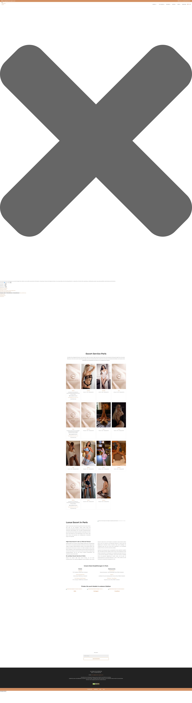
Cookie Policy (2, 294)
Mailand (99, 625)
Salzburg (99, 634)
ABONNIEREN (96, 658)
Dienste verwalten (3, 289)
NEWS (179, 4)
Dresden (70, 617)
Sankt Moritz (100, 633)
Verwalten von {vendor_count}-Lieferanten (7, 290)
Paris (98, 630)
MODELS (154, 4)
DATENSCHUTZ (2, 295)
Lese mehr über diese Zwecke (5, 291)
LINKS (100, 689)
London (99, 621)
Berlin (70, 613)
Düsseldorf (71, 618)
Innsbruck (99, 620)
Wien (98, 636)
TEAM (104, 689)
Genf (98, 618)
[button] (96, 141)
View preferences (9, 292)
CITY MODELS (161, 4)
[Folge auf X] (98, 662)
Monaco (99, 627)
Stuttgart (70, 630)
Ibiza (98, 619)
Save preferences (16, 292)
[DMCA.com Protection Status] (96, 684)
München (70, 627)
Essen (70, 619)
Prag (98, 631)
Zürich (99, 637)
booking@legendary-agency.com (97, 674)
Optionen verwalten (3, 288)
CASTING (173, 4)
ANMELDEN (184, 4)
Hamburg (70, 621)
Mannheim (71, 626)
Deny (5, 292)
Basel (98, 614)
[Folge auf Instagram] (94, 662)
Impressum (2, 296)
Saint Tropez (100, 632)
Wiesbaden (71, 631)
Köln (70, 624)
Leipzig (70, 625)
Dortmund (71, 615)
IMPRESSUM (96, 689)
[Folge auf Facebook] (96, 662)
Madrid (99, 624)
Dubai (99, 617)
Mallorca (99, 626)
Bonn (70, 614)
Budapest (99, 615)
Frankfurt (70, 620)
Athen (99, 613)
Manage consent (3, 691)
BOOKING (168, 4)
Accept (1, 292)
